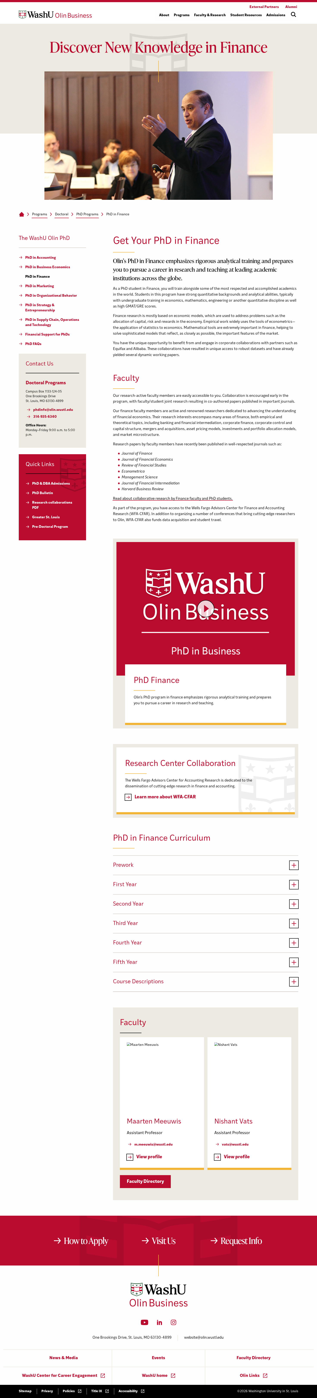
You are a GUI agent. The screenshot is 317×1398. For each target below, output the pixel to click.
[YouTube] (144, 1323)
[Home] (21, 214)
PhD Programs (87, 214)
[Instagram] (173, 1323)
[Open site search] (293, 14)
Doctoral (61, 214)
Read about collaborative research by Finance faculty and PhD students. (172, 499)
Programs (39, 214)
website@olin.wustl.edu (204, 1338)
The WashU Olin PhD (44, 238)
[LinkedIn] (159, 1323)
